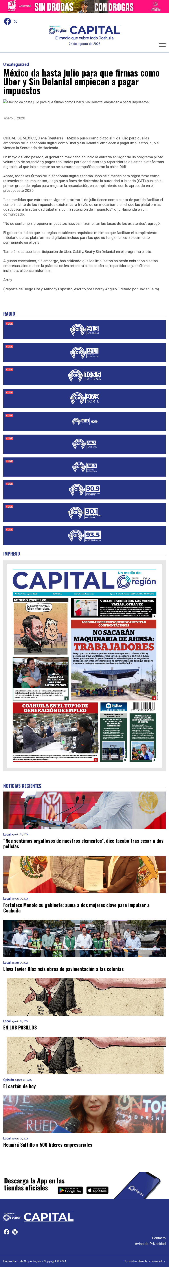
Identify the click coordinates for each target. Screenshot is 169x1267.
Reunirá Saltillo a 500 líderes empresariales (47, 1144)
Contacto (159, 1238)
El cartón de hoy (19, 1086)
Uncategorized (16, 64)
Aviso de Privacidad (150, 1244)
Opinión (8, 1080)
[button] (162, 46)
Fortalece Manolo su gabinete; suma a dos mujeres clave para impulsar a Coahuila (76, 907)
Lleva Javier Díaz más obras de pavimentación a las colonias (63, 969)
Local (7, 834)
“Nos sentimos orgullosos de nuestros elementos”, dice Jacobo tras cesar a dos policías (83, 843)
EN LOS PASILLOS (20, 1027)
